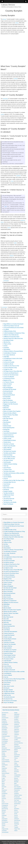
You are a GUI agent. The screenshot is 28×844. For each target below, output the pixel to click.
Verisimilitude (5, 832)
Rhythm (4, 812)
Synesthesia (5, 822)
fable (15, 242)
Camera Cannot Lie (8, 434)
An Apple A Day (7, 360)
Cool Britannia (7, 474)
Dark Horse (6, 485)
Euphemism (17, 754)
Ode (3, 788)
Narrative (16, 785)
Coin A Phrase (7, 467)
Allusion (4, 716)
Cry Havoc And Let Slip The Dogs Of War (13, 480)
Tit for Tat (5, 465)
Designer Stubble (7, 491)
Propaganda (5, 805)
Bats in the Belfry (7, 393)
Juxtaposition (17, 775)
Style (3, 817)
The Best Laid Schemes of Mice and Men (13, 473)
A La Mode (6, 329)
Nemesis (4, 786)
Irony (15, 773)
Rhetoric (4, 810)
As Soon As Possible (8, 362)
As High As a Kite (7, 369)
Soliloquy (4, 815)
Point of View (5, 803)
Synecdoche (17, 820)
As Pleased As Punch (9, 378)
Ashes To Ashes (7, 384)
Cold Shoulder (7, 462)
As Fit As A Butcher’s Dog (10, 367)
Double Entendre (6, 749)
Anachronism (5, 717)
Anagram (16, 717)
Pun (15, 807)
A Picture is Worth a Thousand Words (13, 351)
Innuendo (16, 771)
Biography (16, 731)
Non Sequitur (17, 786)
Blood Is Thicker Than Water (10, 414)
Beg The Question (8, 400)
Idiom (15, 768)
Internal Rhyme (5, 773)
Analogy (4, 719)
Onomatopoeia (17, 788)
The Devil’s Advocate (8, 498)
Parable (4, 791)
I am (5, 206)
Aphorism (4, 726)
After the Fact (6, 342)
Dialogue (16, 744)
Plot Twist (16, 800)
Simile (15, 813)
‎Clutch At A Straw (7, 454)
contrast (16, 78)
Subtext (16, 817)
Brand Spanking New (8, 427)
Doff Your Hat (6, 496)
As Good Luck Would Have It (10, 373)
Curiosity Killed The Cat (9, 482)
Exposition (16, 756)
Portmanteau (17, 803)
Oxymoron (4, 790)
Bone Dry (5, 424)
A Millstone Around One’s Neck (11, 336)
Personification (17, 798)
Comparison (5, 739)
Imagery (4, 769)
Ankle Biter (6, 356)
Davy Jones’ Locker (8, 487)
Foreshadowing (5, 761)
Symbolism (4, 820)
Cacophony (4, 732)
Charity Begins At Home (9, 440)
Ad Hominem (5, 712)
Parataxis (16, 793)
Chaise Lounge (7, 438)
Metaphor (16, 780)
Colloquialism (17, 737)
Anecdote (16, 721)
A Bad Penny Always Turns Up (11, 325)
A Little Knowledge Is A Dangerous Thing (13, 333)
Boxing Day (6, 429)
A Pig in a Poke (7, 343)
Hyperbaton (17, 766)
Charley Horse (7, 442)
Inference (4, 771)
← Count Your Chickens (6, 508)
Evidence (4, 756)
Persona (4, 798)
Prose (15, 805)
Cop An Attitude (7, 476)
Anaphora (4, 721)
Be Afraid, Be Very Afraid (9, 389)
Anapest (16, 719)
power (9, 227)
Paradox (16, 791)
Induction (16, 769)
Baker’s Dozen (7, 385)
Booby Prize (6, 416)
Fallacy (16, 758)
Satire (3, 813)
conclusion (4, 307)
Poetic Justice (17, 801)
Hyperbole (4, 768)
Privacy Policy (12, 843)
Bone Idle (5, 420)
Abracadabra (6, 349)
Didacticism (17, 746)
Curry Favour (6, 484)
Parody (3, 795)
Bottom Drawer (7, 425)
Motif (15, 783)
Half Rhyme (5, 764)
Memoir (4, 780)
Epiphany (4, 751)
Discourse (4, 748)
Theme (3, 825)
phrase (4, 19)
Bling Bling (6, 405)
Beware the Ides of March (9, 413)
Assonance (4, 731)
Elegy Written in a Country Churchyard (13, 323)
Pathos (3, 796)
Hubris (3, 766)
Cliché (15, 736)
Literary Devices (8, 5)
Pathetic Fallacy (18, 795)
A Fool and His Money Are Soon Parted (13, 327)
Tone (3, 827)
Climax (3, 737)
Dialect (3, 744)
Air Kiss (5, 345)
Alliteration (16, 714)
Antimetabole (5, 724)
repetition (18, 175)
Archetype (4, 729)
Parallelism (4, 793)
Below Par (6, 407)
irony (12, 181)
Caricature (4, 734)
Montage (16, 781)
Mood (3, 783)
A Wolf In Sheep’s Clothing (10, 464)
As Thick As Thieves (8, 382)
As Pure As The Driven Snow (10, 374)
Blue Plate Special (8, 418)
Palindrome (17, 790)
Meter (3, 781)
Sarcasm (16, 812)
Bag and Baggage (8, 387)
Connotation (5, 741)
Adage (15, 712)
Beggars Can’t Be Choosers (10, 404)
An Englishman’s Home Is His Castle (12, 358)
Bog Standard (7, 422)
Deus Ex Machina (18, 743)
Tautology (16, 823)
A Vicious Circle (7, 469)
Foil (15, 759)
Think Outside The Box (9, 456)
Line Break (16, 776)
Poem (3, 801)
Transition (4, 830)
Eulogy (3, 754)
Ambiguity (16, 716)
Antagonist (4, 722)
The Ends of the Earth (9, 471)
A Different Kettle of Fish (9, 331)
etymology (5, 98)
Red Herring (5, 808)
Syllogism (16, 818)
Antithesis (16, 724)
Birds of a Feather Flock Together (12, 411)
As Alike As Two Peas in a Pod (11, 365)
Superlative (4, 818)
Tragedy (16, 827)
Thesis (15, 825)
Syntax (3, 823)
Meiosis (16, 778)
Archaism (16, 727)
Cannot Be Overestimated (10, 433)
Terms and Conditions (20, 843)
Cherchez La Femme (8, 444)
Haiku (15, 763)
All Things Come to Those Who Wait (12, 371)
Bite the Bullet (7, 409)
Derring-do (6, 489)
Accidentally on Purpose (9, 353)
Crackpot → (23, 508)
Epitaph (16, 751)
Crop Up (5, 478)
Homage (16, 764)
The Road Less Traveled (9, 451)
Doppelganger (17, 748)
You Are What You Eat (9, 458)
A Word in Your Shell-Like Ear (11, 334)
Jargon (3, 775)
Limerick (4, 776)
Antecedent (17, 722)
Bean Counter (7, 398)
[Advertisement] (14, 49)
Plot (3, 800)
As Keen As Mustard (8, 376)
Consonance (17, 741)
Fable (3, 758)
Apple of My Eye (7, 447)
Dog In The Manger (8, 504)
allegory (12, 255)
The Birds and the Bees (9, 453)
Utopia (15, 830)
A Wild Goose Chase (8, 494)
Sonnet (16, 815)
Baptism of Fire (7, 380)
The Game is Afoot (8, 460)
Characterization (6, 736)
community (6, 280)
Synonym (16, 822)
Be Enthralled (6, 396)
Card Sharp (6, 431)
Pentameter (17, 796)
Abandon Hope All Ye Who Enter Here (13, 338)
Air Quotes (6, 347)
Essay (3, 753)
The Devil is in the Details (9, 502)
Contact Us (5, 843)
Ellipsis (16, 749)
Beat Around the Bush (9, 394)
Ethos (15, 753)
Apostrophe (4, 727)
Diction (3, 746)
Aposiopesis (17, 726)
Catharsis (16, 734)
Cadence (16, 732)
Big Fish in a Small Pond (9, 402)
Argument (16, 729)
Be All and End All (8, 391)
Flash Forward (5, 759)
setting (16, 22)
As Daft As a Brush (8, 363)
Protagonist (4, 807)
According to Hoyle (8, 340)
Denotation (4, 743)
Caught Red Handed (8, 436)
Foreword (16, 761)
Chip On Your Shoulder (9, 445)
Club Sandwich (7, 449)
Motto (3, 785)
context (2, 114)
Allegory (4, 714)
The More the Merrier (8, 493)
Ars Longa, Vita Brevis (9, 354)
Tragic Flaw (17, 828)
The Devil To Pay (7, 500)
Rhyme (16, 810)
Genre (3, 763)
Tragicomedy (5, 828)
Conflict (16, 739)
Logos (3, 778)
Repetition (16, 808)
